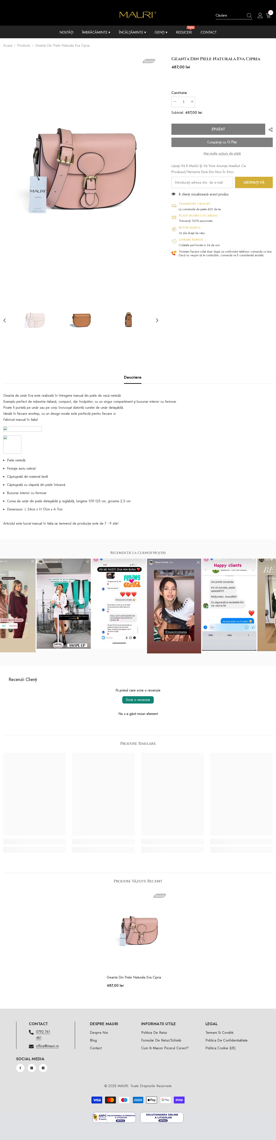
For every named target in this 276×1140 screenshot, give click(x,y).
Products (23, 45)
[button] (4, 320)
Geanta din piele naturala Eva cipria (134, 977)
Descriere (132, 377)
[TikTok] (43, 1068)
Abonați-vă (254, 182)
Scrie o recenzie (138, 699)
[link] (34, 841)
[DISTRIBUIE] (269, 129)
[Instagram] (32, 1068)
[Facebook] (20, 1068)
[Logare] (260, 15)
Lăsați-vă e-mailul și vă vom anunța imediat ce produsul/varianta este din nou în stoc (208, 168)
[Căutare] (234, 15)
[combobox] (230, 15)
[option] (80, 170)
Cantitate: (179, 92)
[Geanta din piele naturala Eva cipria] (138, 930)
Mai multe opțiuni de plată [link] (222, 153)
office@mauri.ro (47, 1045)
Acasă (7, 45)
